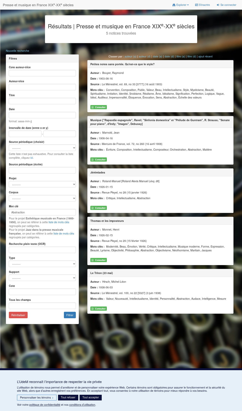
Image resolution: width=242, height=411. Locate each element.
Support (14, 272)
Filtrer (69, 315)
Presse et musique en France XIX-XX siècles (38, 4)
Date (12, 109)
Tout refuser (68, 397)
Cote (12, 286)
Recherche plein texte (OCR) (27, 244)
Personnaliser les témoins (37, 397)
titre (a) (180, 56)
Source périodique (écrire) (26, 164)
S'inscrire (204, 5)
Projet (12, 178)
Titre (12, 95)
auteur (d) (145, 56)
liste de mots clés (59, 222)
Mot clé (13, 206)
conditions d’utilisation (82, 404)
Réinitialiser (18, 315)
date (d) (169, 56)
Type (12, 258)
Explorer (181, 5)
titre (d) (191, 56)
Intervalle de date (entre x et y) (28, 128)
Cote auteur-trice (20, 67)
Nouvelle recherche (17, 51)
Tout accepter (90, 397)
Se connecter (228, 5)
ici (31, 157)
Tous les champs (20, 300)
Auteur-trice (16, 81)
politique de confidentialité (44, 404)
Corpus (13, 192)
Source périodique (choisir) (26, 142)
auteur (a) (131, 56)
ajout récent (205, 56)
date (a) (157, 56)
